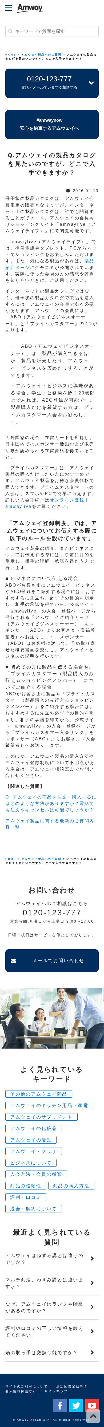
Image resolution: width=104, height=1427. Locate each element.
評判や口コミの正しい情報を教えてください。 (44, 1332)
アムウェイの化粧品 (33, 1128)
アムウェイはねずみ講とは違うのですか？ (44, 1259)
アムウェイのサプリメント (41, 1117)
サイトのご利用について (26, 1386)
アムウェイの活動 (31, 1140)
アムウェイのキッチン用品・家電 (49, 1105)
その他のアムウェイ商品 (38, 1094)
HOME (10, 54)
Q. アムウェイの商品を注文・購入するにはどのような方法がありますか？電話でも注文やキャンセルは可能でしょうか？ (51, 803)
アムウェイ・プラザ (33, 1151)
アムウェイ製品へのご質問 (41, 54)
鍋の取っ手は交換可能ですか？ (41, 1352)
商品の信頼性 (25, 1185)
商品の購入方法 (71, 1185)
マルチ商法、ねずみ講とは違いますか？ (44, 1283)
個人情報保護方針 (20, 1391)
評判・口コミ (25, 1197)
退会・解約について (33, 1208)
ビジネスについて (31, 1162)
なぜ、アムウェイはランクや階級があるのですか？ (44, 1307)
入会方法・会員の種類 (36, 1174)
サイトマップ (56, 1391)
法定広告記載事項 (71, 1386)
